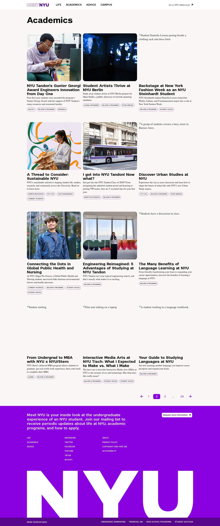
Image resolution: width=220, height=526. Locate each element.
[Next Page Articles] (190, 396)
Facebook (70, 446)
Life (58, 4)
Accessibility (109, 451)
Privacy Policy (110, 442)
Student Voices (166, 109)
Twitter (69, 442)
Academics (74, 4)
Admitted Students (92, 197)
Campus (106, 4)
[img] (54, 57)
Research (62, 109)
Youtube (69, 451)
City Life (50, 194)
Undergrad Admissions (113, 522)
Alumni (31, 377)
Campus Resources (36, 194)
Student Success (184, 522)
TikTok (68, 455)
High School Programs (158, 522)
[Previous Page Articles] (141, 396)
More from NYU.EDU (37, 522)
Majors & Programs (46, 109)
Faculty (31, 109)
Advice (91, 4)
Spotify (69, 460)
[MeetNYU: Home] (38, 4)
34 (182, 396)
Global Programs (91, 105)
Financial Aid (136, 522)
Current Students (35, 199)
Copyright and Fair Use (114, 446)
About (105, 438)
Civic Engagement (65, 194)
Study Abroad (127, 105)
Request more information (175, 415)
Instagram (70, 438)
